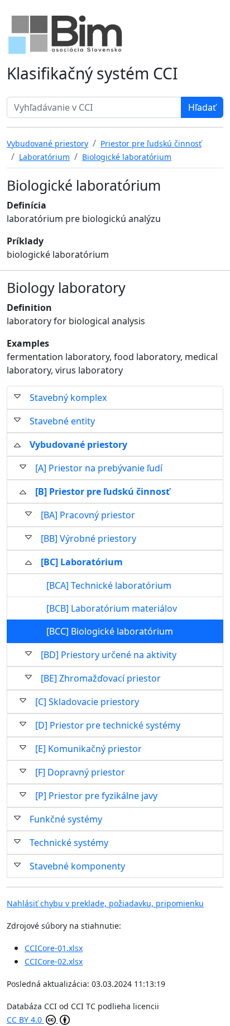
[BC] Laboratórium (82, 562)
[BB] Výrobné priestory (88, 538)
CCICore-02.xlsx (54, 961)
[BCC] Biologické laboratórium (109, 631)
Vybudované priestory (78, 444)
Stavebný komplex (68, 397)
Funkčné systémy (66, 819)
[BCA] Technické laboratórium (108, 585)
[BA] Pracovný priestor (88, 515)
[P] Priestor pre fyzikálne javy (96, 795)
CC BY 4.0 (25, 1019)
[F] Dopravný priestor (80, 772)
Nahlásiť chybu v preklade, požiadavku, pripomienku (105, 903)
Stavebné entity (62, 421)
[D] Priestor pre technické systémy (107, 725)
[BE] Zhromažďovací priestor (101, 678)
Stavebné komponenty (77, 866)
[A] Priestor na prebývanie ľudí (98, 468)
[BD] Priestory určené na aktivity (108, 655)
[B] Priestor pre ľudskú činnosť (102, 491)
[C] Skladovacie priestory (87, 702)
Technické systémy (69, 842)
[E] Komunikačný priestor (88, 749)
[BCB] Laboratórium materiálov (111, 608)
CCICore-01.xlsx (54, 948)
